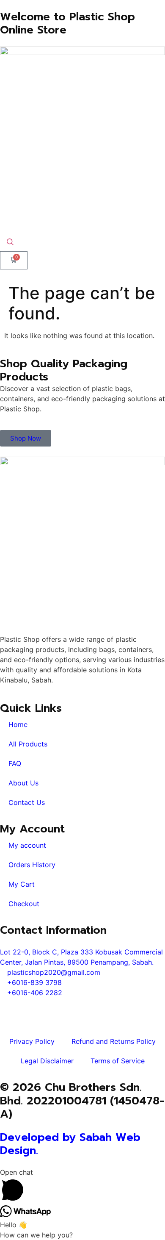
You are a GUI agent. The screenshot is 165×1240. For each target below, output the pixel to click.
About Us (23, 783)
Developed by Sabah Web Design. (70, 1144)
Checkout (23, 903)
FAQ (14, 763)
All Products (27, 744)
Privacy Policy (32, 1041)
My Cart (21, 884)
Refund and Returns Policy (114, 1041)
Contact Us (26, 802)
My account (27, 845)
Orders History (31, 864)
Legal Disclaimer (47, 1061)
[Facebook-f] (10, 1008)
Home (18, 724)
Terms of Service (118, 1061)
